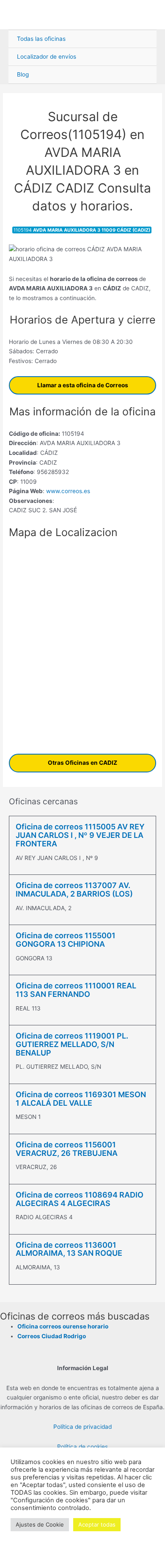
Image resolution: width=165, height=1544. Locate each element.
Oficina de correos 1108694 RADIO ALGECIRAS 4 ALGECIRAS (79, 1199)
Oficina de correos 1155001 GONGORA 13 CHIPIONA (66, 939)
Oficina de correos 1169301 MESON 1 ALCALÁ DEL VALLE (81, 1098)
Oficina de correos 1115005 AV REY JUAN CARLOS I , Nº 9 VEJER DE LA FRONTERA (80, 835)
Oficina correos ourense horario (62, 1326)
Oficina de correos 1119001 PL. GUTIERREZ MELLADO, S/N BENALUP (72, 1044)
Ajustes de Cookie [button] (40, 1524)
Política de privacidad (82, 1426)
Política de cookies (82, 1446)
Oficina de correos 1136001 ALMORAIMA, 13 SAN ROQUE (69, 1249)
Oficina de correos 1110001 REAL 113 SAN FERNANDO (76, 990)
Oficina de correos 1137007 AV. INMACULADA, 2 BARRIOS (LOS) (74, 889)
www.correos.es (67, 491)
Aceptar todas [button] (97, 1524)
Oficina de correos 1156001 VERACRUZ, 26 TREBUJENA (67, 1149)
